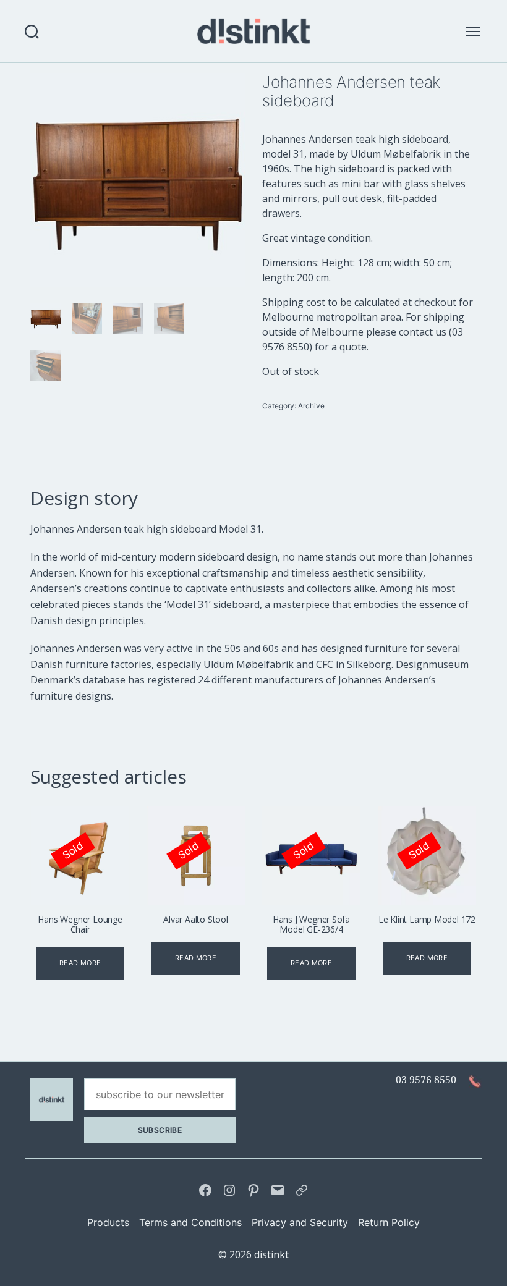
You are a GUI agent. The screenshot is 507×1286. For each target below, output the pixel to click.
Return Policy (389, 1222)
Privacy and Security (300, 1222)
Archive (311, 405)
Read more (80, 962)
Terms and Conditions (190, 1222)
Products (108, 1222)
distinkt (271, 1254)
